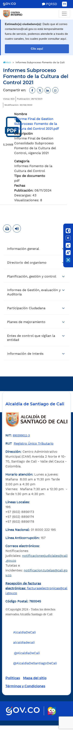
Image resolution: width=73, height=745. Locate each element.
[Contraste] (68, 230)
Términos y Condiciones (25, 686)
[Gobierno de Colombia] (12, 4)
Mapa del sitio (34, 678)
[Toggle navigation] (64, 14)
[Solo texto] (68, 238)
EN (64, 4)
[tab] (36, 249)
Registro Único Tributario (34, 443)
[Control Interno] (36, 14)
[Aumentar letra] (68, 252)
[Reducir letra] (68, 245)
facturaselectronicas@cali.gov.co (36, 588)
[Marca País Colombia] (51, 711)
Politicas (12, 678)
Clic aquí (37, 48)
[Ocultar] (68, 260)
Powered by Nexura (58, 723)
